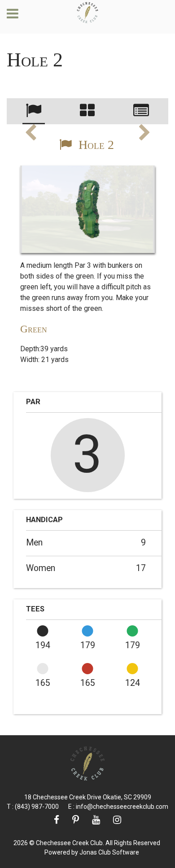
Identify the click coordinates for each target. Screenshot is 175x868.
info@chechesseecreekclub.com (122, 806)
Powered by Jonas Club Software (91, 852)
